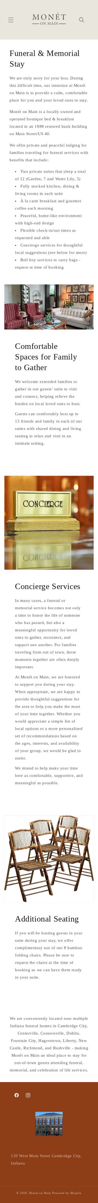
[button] (11, 20)
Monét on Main (40, 1193)
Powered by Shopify (67, 1193)
